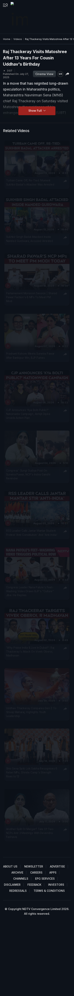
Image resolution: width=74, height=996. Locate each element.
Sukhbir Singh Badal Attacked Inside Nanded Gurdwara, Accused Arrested (29, 238)
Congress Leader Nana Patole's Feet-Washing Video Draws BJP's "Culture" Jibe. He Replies (30, 591)
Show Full (35, 110)
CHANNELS (20, 878)
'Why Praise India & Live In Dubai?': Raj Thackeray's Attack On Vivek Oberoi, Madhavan (30, 651)
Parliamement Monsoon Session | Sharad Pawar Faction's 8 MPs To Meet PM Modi (31, 297)
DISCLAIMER (12, 884)
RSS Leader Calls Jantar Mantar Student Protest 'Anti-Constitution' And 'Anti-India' (31, 532)
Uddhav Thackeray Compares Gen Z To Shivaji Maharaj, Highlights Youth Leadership (31, 712)
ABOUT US (10, 866)
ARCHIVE (17, 872)
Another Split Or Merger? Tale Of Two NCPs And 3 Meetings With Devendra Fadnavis (29, 832)
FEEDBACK (34, 884)
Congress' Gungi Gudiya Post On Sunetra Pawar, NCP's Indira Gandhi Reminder (28, 474)
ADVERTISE (57, 866)
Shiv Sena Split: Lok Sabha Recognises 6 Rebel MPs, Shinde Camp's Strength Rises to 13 (31, 772)
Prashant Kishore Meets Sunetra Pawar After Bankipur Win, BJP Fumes (30, 355)
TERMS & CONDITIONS (49, 890)
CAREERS (36, 872)
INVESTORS (56, 884)
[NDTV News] (19, 17)
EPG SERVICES (45, 878)
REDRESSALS (18, 890)
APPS (52, 872)
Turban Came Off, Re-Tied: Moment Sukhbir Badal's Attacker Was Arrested (30, 182)
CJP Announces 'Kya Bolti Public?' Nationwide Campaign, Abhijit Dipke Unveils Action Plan (28, 413)
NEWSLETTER (33, 866)
